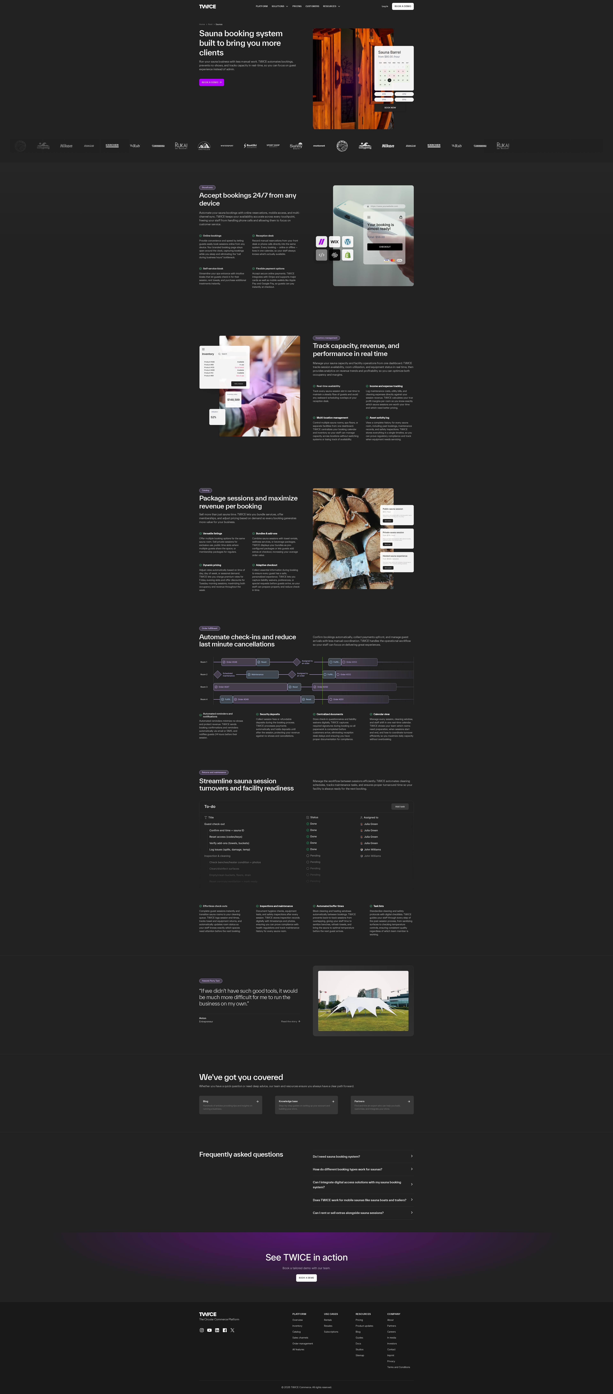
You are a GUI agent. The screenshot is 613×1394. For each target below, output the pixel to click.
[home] (207, 6)
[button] (280, 6)
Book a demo (306, 1278)
